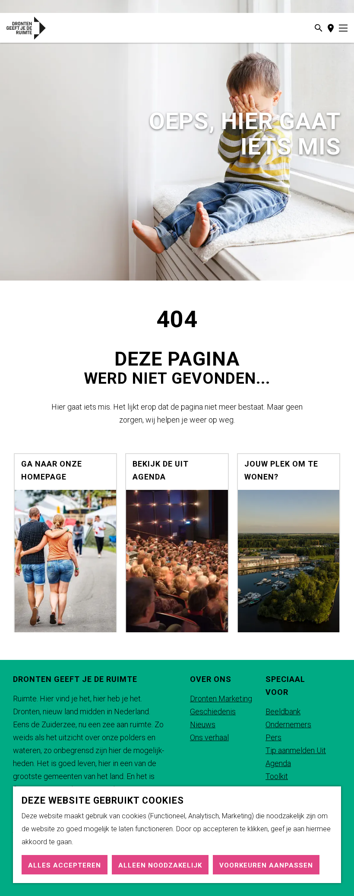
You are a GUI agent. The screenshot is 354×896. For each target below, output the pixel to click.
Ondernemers (288, 724)
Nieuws (202, 724)
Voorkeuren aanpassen (266, 865)
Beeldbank (283, 711)
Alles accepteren (64, 865)
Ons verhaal (209, 737)
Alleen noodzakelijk (160, 865)
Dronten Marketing (221, 698)
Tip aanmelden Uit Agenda (296, 757)
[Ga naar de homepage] (34, 28)
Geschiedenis (213, 711)
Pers (273, 737)
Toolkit (277, 776)
